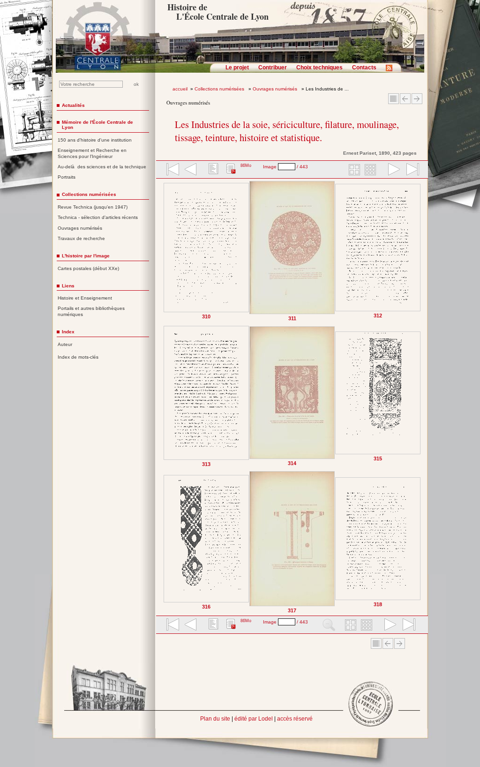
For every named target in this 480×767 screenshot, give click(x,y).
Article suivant (417, 98)
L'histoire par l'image (86, 255)
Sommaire (393, 98)
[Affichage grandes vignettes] (353, 170)
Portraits (66, 177)
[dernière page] (409, 170)
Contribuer (272, 67)
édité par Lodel (253, 718)
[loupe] (328, 625)
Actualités (73, 105)
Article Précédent (405, 98)
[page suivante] (391, 170)
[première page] (172, 170)
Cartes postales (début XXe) (88, 268)
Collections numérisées (220, 88)
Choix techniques (319, 67)
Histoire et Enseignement (85, 298)
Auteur (65, 344)
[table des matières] (212, 170)
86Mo (245, 165)
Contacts (364, 67)
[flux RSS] (391, 71)
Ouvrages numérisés (276, 88)
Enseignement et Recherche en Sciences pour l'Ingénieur (92, 153)
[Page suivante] (418, 397)
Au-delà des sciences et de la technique (102, 166)
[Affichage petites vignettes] (371, 170)
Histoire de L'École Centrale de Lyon (217, 12)
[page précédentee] (190, 170)
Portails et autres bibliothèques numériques (91, 311)
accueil (180, 88)
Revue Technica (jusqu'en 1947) (93, 207)
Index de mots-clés (78, 357)
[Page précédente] (165, 397)
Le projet (237, 67)
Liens (68, 285)
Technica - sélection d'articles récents (98, 217)
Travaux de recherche (81, 238)
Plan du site (215, 718)
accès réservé (295, 718)
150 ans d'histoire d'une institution (95, 140)
